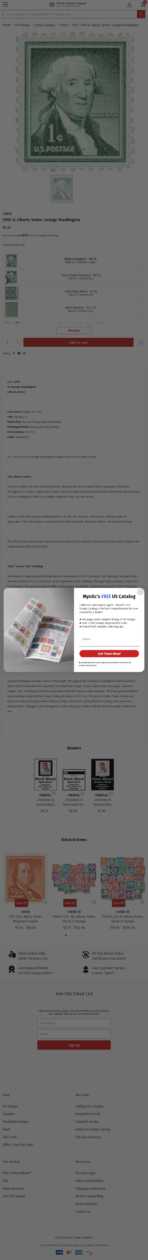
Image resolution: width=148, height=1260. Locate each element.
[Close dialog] (140, 592)
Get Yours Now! (109, 653)
